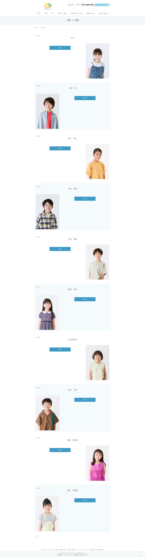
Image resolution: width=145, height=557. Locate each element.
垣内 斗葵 (72, 390)
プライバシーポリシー (83, 549)
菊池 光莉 (72, 289)
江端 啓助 (72, 239)
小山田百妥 (72, 340)
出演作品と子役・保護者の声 (97, 549)
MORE (60, 48)
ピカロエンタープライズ (47, 549)
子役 (52, 13)
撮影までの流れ (62, 13)
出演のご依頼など (103, 13)
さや (72, 38)
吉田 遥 (72, 88)
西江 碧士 (72, 138)
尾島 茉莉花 (72, 440)
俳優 (46, 13)
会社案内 (56, 549)
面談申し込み (90, 13)
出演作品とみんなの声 (77, 13)
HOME (38, 13)
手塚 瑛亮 (72, 189)
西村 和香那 (72, 490)
